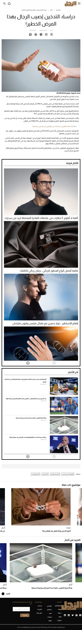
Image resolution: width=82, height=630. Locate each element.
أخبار (51, 10)
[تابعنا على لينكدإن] (69, 615)
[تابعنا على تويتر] (73, 615)
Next (28, 363)
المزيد (8, 594)
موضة (60, 609)
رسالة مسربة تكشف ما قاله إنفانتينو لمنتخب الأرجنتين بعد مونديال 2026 (27, 437)
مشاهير (49, 609)
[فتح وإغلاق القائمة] (79, 4)
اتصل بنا (39, 609)
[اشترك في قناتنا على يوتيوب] (65, 615)
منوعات (49, 617)
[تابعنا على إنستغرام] (76, 615)
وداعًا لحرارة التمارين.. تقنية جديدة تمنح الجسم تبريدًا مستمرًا (31, 418)
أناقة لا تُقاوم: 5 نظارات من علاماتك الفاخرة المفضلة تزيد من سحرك (41, 217)
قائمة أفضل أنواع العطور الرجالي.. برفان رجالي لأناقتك (49, 270)
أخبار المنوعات (36, 474)
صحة (68, 528)
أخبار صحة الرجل (55, 474)
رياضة (50, 620)
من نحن (40, 605)
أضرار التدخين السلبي (67, 474)
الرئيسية (58, 10)
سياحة (60, 613)
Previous (54, 363)
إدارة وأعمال (58, 605)
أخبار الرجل (45, 474)
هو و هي (49, 606)
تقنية (60, 617)
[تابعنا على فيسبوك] (80, 615)
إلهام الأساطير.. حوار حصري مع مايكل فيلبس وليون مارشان (45, 323)
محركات (59, 620)
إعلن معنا (39, 613)
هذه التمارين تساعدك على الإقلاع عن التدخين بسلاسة (51, 126)
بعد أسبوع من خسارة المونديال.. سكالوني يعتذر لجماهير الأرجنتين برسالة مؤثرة (26, 398)
